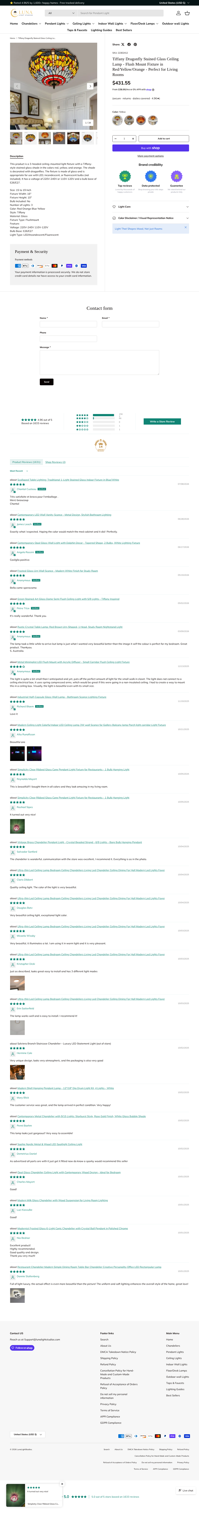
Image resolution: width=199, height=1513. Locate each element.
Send (46, 381)
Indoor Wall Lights (110, 23)
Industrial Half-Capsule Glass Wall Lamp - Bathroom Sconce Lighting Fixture (61, 696)
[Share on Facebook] (129, 44)
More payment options (151, 155)
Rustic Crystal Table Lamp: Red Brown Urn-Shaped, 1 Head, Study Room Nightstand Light (70, 626)
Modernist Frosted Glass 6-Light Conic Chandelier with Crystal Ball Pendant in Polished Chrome (72, 1228)
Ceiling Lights (82, 23)
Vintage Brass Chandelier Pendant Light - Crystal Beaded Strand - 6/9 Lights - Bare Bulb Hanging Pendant (79, 842)
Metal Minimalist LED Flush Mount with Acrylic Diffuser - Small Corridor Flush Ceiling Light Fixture (73, 662)
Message (44, 347)
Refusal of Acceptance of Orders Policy (120, 1462)
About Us (105, 1345)
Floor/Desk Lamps (143, 23)
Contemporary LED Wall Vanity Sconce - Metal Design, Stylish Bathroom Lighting (64, 514)
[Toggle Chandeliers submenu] (40, 23)
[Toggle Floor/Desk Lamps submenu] (157, 23)
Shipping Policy (109, 1358)
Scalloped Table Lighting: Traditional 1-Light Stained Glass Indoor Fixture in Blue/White (68, 479)
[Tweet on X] (123, 44)
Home (14, 23)
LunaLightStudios (24, 1449)
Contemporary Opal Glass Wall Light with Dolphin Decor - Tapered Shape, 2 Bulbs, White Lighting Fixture (78, 542)
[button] (187, 13)
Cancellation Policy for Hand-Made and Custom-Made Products (117, 1374)
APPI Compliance (110, 1416)
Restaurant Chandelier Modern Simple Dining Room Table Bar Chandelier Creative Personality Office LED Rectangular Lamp (89, 1266)
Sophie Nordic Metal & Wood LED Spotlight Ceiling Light (49, 1144)
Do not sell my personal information (157, 1462)
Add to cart (164, 138)
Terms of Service (109, 1410)
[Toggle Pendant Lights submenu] (67, 23)
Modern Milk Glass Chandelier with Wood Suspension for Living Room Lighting (62, 1200)
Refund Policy (108, 1364)
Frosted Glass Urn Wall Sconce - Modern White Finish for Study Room (57, 570)
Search (104, 1339)
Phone (43, 332)
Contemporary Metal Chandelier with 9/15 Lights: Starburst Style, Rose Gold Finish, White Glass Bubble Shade (81, 1116)
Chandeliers (29, 23)
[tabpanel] (53, 199)
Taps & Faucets (77, 30)
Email (105, 318)
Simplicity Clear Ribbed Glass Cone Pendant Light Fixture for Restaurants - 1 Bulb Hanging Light (73, 769)
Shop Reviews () (55, 462)
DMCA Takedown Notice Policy (118, 1351)
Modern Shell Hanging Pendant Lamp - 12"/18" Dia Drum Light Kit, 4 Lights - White (65, 1088)
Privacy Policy (108, 1404)
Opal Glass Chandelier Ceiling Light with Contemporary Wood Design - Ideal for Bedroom (69, 1172)
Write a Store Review (162, 421)
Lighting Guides (101, 30)
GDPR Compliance (110, 1422)
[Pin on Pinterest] (135, 44)
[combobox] (104, 13)
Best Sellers (124, 30)
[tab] (16, 156)
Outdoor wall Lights (175, 23)
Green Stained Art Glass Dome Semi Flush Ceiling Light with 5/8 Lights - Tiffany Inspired (68, 598)
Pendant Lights (55, 23)
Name (43, 318)
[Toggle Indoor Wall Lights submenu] (125, 23)
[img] (36, 419)
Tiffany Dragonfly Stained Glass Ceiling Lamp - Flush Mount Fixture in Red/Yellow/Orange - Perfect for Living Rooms (37, 38)
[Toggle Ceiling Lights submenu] (93, 23)
